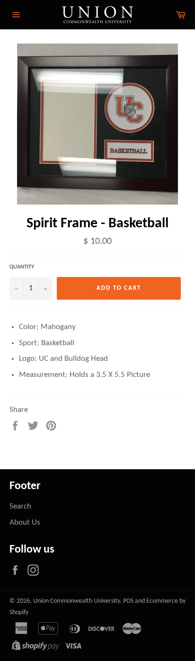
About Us (24, 522)
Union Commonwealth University (76, 601)
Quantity (21, 267)
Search (20, 506)
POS (128, 601)
